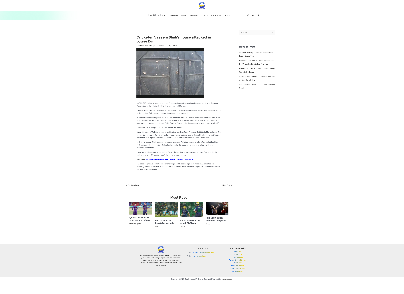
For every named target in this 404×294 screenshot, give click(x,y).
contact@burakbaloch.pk (203, 252)
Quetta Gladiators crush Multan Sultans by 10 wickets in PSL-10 (190, 224)
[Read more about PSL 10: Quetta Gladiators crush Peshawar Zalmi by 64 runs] (166, 210)
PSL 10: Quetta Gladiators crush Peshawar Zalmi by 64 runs (165, 224)
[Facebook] (248, 15)
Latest (184, 15)
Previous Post (132, 185)
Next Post (227, 185)
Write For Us (237, 271)
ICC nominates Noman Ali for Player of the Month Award (169, 159)
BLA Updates (216, 15)
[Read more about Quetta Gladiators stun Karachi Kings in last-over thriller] (140, 208)
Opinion (227, 15)
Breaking (174, 15)
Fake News (194, 15)
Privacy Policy (237, 257)
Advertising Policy (237, 268)
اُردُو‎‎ (146, 15)
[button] (258, 15)
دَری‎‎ (163, 15)
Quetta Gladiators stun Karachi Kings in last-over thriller (139, 220)
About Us (237, 251)
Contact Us (237, 254)
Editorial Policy (237, 265)
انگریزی (152, 15)
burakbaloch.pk (199, 256)
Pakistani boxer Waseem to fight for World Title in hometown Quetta (216, 222)
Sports (205, 15)
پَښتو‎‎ (158, 15)
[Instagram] (244, 15)
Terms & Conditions (237, 260)
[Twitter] (253, 15)
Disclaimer (237, 263)
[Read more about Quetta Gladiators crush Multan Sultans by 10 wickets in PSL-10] (191, 210)
